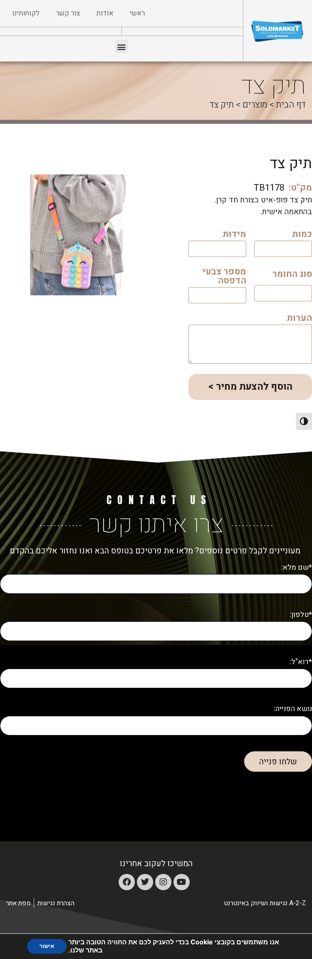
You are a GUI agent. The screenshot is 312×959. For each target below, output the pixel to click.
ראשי (137, 13)
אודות (104, 13)
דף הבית (291, 104)
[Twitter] (145, 882)
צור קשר (68, 13)
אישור (46, 946)
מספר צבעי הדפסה (224, 277)
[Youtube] (181, 882)
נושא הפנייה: (293, 708)
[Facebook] (127, 882)
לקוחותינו (25, 13)
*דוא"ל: (301, 662)
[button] (121, 46)
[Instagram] (163, 882)
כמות (302, 235)
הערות (299, 319)
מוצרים (255, 104)
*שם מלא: (296, 567)
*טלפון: (301, 614)
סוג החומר (292, 275)
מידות (234, 235)
